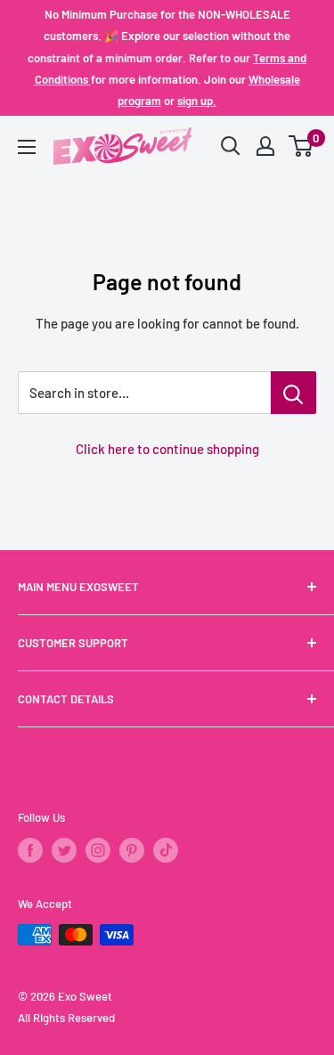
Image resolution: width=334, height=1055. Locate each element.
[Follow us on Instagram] (98, 850)
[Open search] (230, 146)
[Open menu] (27, 147)
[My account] (265, 146)
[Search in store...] (293, 392)
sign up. (196, 100)
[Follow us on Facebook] (30, 850)
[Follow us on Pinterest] (131, 850)
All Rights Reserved (66, 1017)
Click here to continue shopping (167, 449)
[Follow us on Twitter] (64, 850)
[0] (301, 146)
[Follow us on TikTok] (165, 850)
